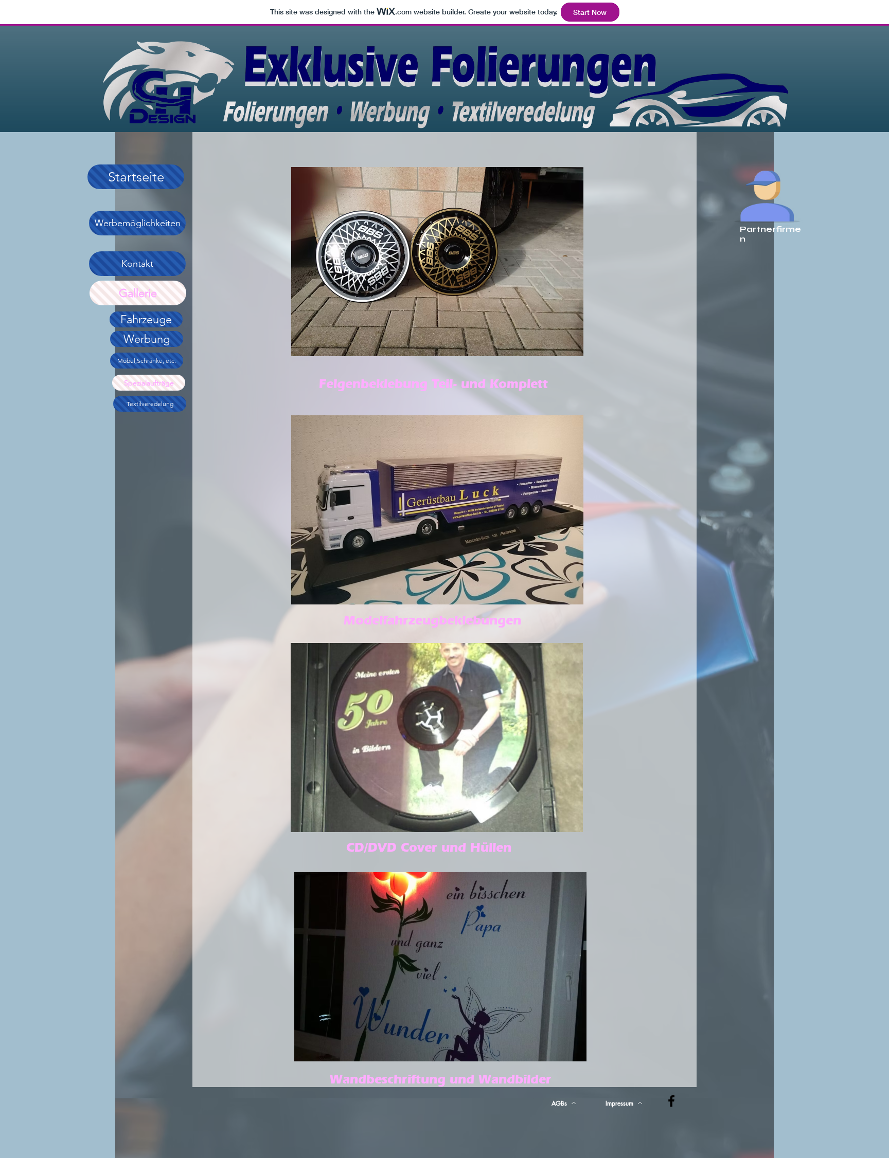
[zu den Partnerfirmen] (767, 191)
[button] (437, 261)
